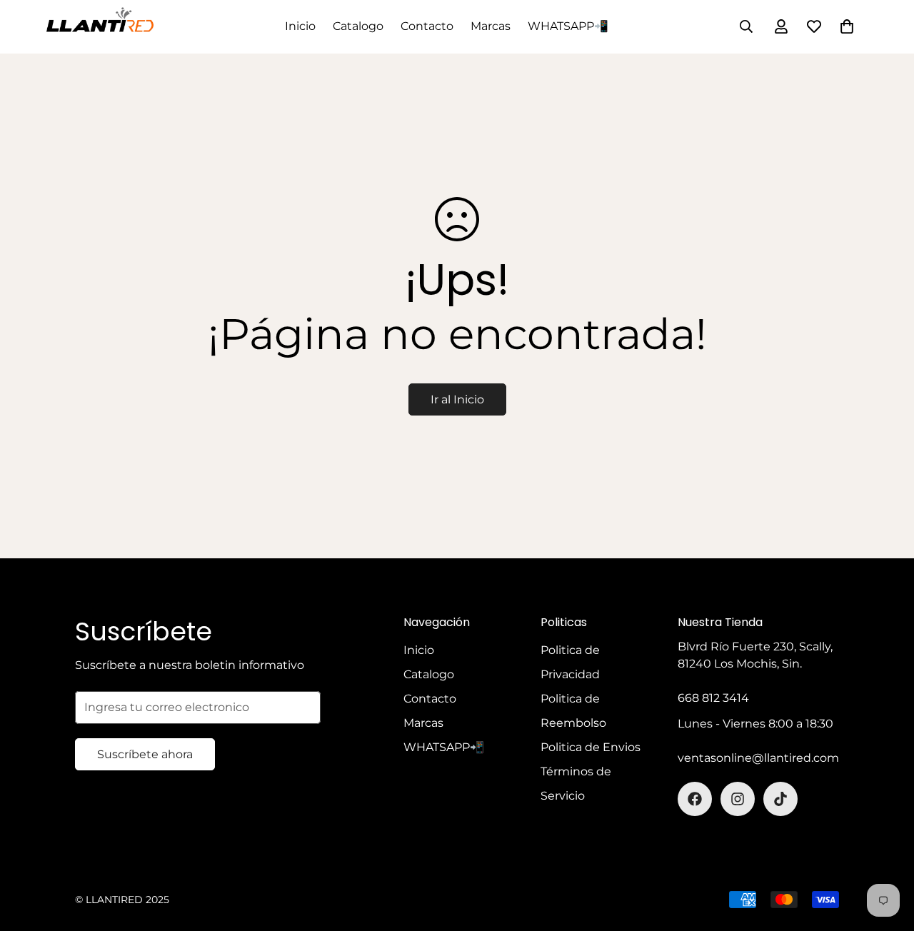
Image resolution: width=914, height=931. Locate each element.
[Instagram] (737, 799)
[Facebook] (695, 799)
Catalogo (358, 26)
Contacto (427, 26)
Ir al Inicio (457, 399)
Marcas (491, 26)
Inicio (300, 26)
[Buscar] (746, 26)
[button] (846, 26)
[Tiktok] (780, 799)
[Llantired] (100, 27)
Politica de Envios (591, 747)
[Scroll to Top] (886, 853)
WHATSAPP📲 (568, 26)
